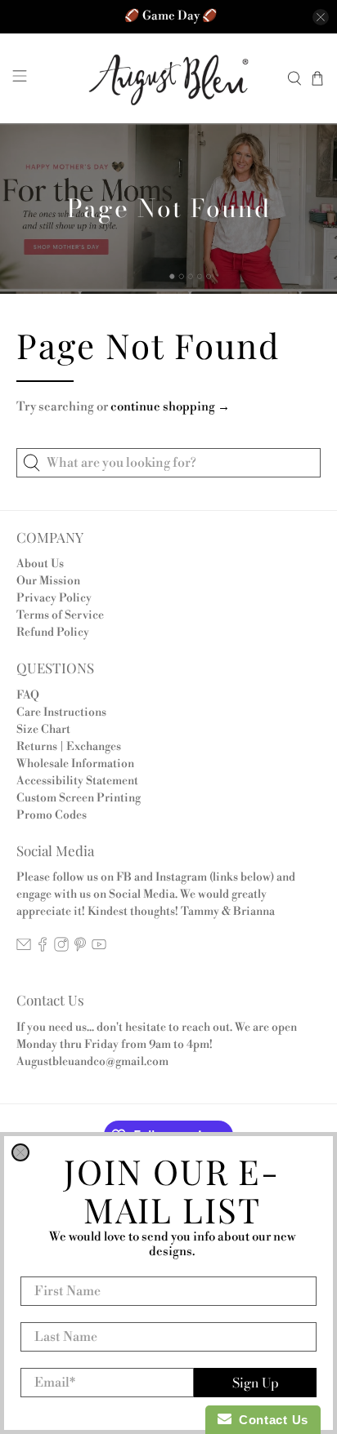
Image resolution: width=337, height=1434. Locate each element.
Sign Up (255, 1382)
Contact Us (269, 1420)
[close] (20, 1152)
